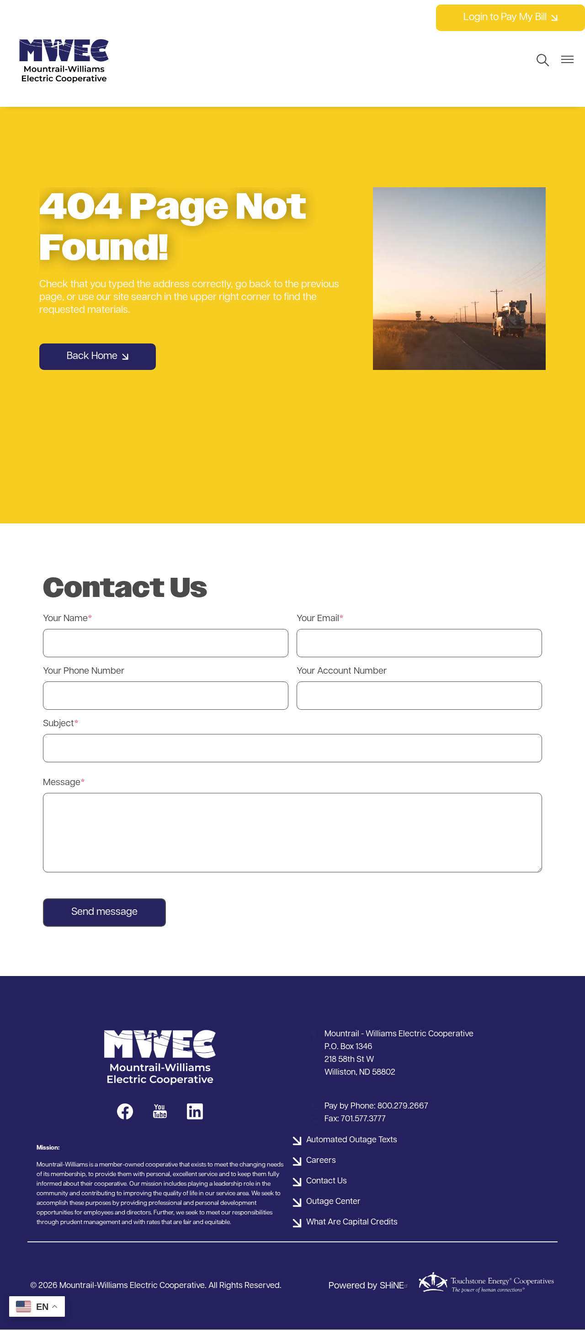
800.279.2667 (403, 1107)
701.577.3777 (363, 1119)
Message (61, 782)
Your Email (318, 618)
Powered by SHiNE (366, 1286)
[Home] (64, 60)
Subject (58, 723)
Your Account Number (342, 671)
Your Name (65, 618)
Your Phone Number (83, 671)
